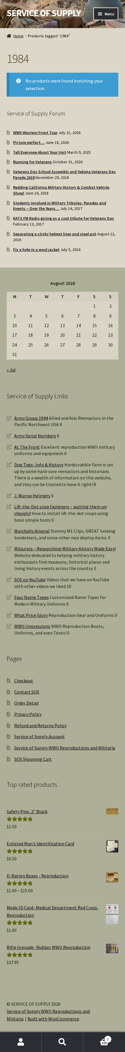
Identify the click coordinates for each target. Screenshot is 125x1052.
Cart (96, 1037)
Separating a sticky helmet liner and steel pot (54, 234)
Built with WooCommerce (53, 1019)
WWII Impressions (32, 626)
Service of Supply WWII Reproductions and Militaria (64, 748)
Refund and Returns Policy (40, 725)
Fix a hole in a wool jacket (36, 249)
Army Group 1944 (31, 418)
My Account (21, 1042)
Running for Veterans (32, 161)
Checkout (23, 680)
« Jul (11, 370)
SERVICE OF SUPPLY (44, 13)
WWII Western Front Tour (35, 132)
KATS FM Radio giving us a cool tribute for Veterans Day (63, 218)
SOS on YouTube (30, 579)
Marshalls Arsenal (32, 531)
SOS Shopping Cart (33, 759)
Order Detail (26, 703)
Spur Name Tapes (31, 597)
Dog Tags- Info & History (38, 465)
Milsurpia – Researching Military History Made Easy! (65, 548)
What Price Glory (31, 615)
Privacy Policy (28, 714)
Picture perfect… (28, 142)
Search (62, 1042)
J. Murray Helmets (32, 495)
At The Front (27, 447)
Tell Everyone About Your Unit (39, 152)
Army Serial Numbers (35, 436)
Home (18, 36)
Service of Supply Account (39, 736)
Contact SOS (26, 692)
